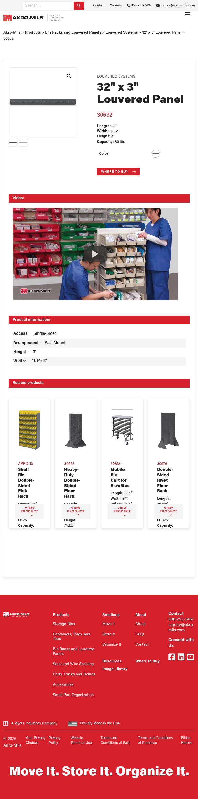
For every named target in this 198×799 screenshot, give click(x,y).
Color (103, 154)
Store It (108, 634)
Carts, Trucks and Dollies (74, 675)
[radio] (156, 153)
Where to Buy (115, 171)
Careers (116, 5)
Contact (99, 5)
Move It (108, 624)
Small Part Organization (73, 695)
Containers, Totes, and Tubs (71, 637)
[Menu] (187, 14)
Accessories (63, 685)
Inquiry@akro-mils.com (178, 5)
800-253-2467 (141, 5)
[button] (69, 76)
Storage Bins (64, 624)
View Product (29, 509)
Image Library (114, 669)
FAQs (139, 634)
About (140, 624)
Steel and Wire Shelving (73, 664)
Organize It (111, 645)
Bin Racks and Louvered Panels (73, 651)
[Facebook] (171, 658)
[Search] (79, 6)
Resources (111, 661)
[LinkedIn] (181, 658)
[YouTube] (190, 658)
